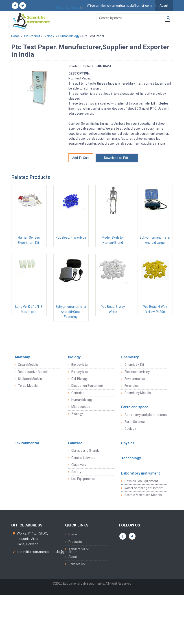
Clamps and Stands (85, 450)
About (164, 5)
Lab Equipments (83, 479)
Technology (131, 458)
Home (15, 36)
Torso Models (28, 385)
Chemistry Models (138, 393)
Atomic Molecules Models (143, 495)
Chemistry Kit (134, 364)
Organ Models (28, 364)
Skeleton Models (30, 379)
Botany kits (79, 372)
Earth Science (135, 421)
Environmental (135, 379)
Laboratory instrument (140, 473)
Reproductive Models (33, 372)
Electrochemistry (137, 372)
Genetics (77, 393)
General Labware (83, 458)
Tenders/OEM (78, 549)
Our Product (31, 36)
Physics (127, 443)
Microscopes (80, 406)
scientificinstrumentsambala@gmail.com (47, 552)
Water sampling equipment (144, 488)
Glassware (79, 464)
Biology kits (79, 364)
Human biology (68, 36)
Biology (49, 36)
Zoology (77, 414)
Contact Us (76, 564)
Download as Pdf (117, 158)
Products (75, 541)
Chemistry (130, 357)
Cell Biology (79, 379)
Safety (76, 472)
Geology (130, 428)
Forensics (132, 385)
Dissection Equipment (87, 385)
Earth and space (134, 407)
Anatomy (22, 357)
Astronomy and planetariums (146, 415)
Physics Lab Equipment (141, 481)
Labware (75, 443)
